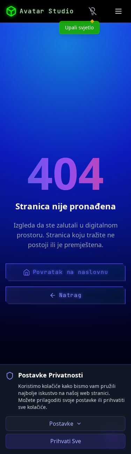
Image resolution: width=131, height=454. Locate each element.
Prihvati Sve (65, 441)
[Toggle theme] (93, 11)
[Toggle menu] (118, 11)
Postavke (61, 423)
